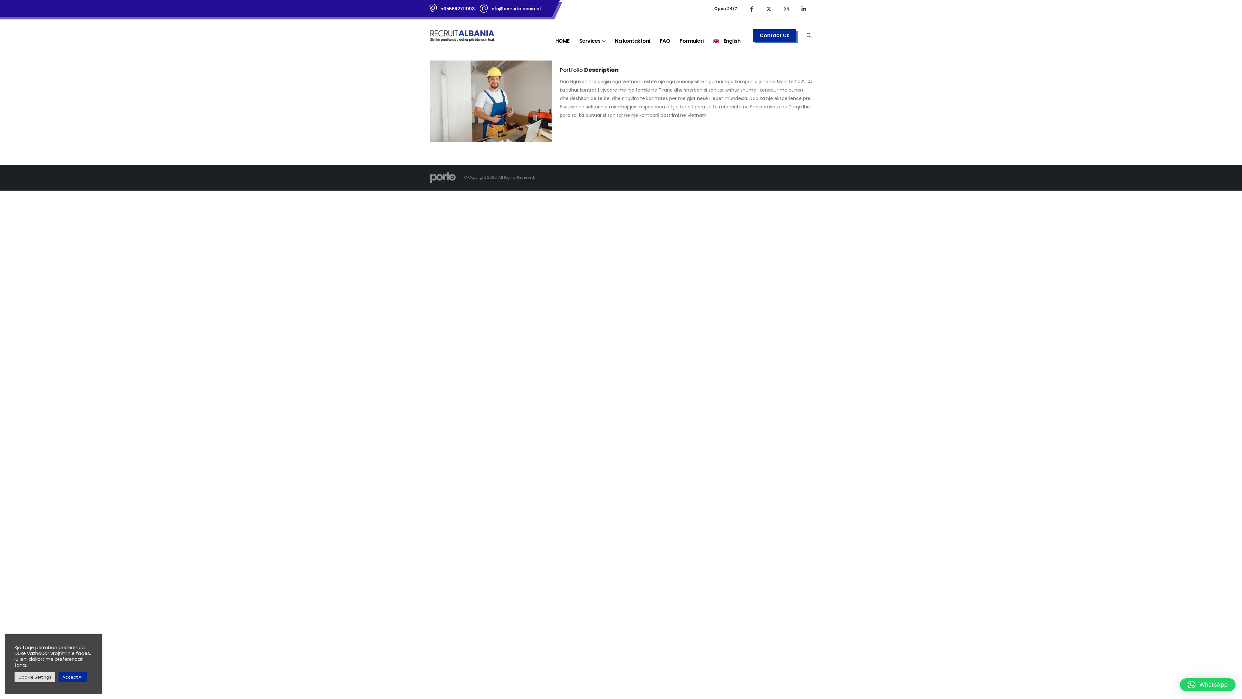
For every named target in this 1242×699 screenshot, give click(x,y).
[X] (769, 9)
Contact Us (775, 35)
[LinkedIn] (804, 9)
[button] (809, 35)
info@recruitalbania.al (515, 9)
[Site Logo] (462, 35)
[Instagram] (786, 9)
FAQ (665, 41)
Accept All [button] (72, 677)
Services (590, 41)
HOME (562, 41)
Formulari (692, 41)
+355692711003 (458, 9)
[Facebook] (751, 9)
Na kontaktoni (632, 41)
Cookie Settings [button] (34, 677)
